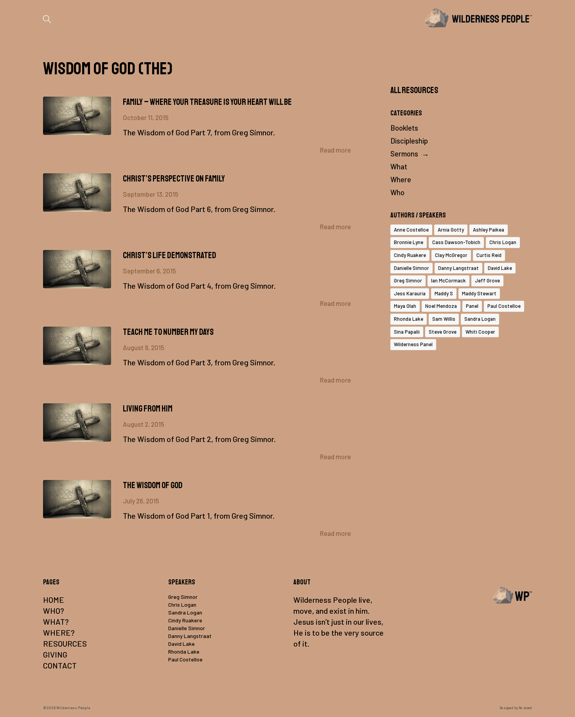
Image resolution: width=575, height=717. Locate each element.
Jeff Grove (487, 280)
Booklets (404, 127)
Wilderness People (73, 707)
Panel (472, 306)
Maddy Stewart (479, 293)
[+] (77, 116)
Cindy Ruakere (410, 255)
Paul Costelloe (504, 306)
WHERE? (59, 632)
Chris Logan (502, 242)
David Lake (500, 268)
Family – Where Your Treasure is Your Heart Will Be (207, 102)
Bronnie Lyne (408, 242)
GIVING (55, 654)
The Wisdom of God (153, 485)
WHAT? (56, 621)
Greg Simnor (408, 280)
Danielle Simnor (411, 268)
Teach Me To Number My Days (168, 332)
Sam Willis (443, 319)
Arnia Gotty (451, 229)
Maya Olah (405, 306)
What (398, 166)
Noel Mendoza (441, 306)
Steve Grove (442, 332)
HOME (53, 599)
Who (397, 192)
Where (400, 179)
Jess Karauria (410, 293)
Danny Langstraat (458, 268)
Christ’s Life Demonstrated (169, 255)
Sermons (404, 153)
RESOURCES (65, 643)
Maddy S (444, 293)
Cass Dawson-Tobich (456, 242)
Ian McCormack (448, 280)
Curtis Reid (488, 255)
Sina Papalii (407, 332)
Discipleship (409, 140)
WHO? (53, 610)
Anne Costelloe (411, 229)
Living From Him (147, 408)
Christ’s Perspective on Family (174, 178)
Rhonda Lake (408, 319)
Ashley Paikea (488, 229)
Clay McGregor (451, 255)
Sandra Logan (480, 319)
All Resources (414, 90)
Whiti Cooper (480, 332)
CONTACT (60, 665)
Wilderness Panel (413, 344)
